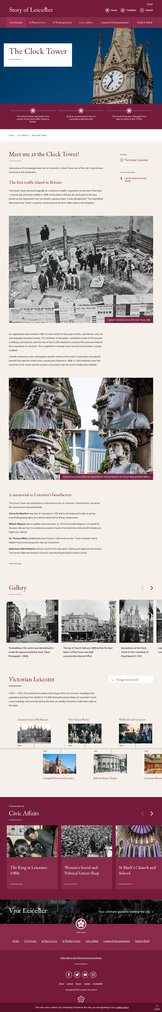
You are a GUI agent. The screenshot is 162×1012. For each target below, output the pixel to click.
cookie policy (122, 1007)
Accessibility (98, 984)
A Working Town (62, 22)
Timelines (131, 10)
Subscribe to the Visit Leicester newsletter (81, 957)
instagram (93, 975)
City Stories (15, 22)
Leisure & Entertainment (115, 22)
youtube (85, 975)
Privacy (150, 4)
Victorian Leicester (136, 160)
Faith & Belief (144, 22)
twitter (77, 975)
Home (114, 10)
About (61, 984)
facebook (69, 975)
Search (149, 10)
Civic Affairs (86, 22)
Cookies (87, 984)
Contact (70, 984)
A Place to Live (37, 22)
